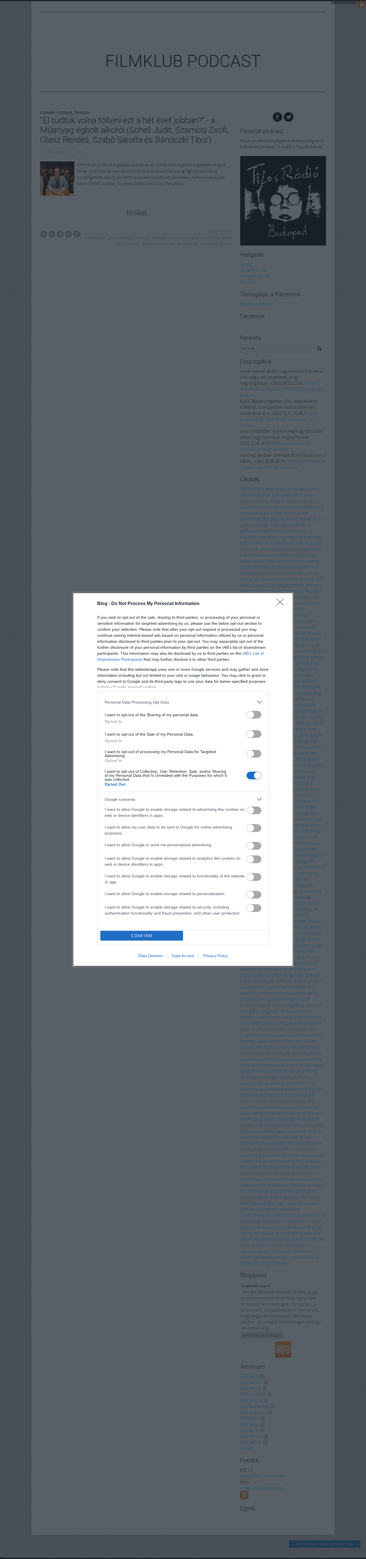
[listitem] (183, 702)
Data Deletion (150, 955)
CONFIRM (141, 936)
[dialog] (183, 779)
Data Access (183, 955)
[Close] (282, 603)
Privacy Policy (215, 955)
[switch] (253, 714)
